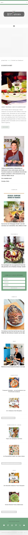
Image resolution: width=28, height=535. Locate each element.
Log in (25, 532)
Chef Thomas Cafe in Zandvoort (13, 107)
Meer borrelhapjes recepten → (11, 463)
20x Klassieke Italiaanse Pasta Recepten (14, 485)
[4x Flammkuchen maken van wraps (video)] (14, 454)
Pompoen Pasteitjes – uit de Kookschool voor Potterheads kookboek (14, 391)
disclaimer (20, 532)
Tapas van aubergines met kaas (14, 438)
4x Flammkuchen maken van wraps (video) (14, 456)
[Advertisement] (14, 42)
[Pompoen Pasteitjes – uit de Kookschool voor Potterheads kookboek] (14, 383)
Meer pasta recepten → (9, 511)
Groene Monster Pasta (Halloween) (14, 504)
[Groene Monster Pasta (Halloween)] (14, 497)
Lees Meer (5, 127)
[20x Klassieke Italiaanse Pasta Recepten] (14, 478)
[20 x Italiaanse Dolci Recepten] (14, 403)
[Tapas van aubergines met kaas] (14, 437)
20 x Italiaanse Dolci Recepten (14, 410)
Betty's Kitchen (14, 14)
